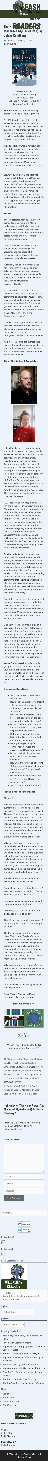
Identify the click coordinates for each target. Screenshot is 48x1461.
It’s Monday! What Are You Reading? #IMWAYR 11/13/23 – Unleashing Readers (22, 1126)
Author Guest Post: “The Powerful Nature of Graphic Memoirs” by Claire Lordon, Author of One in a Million (22, 1090)
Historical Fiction (16, 1063)
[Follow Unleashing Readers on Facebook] (24, 1225)
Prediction (27, 1070)
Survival (37, 1074)
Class (16, 1074)
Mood (25, 1067)
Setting (37, 1070)
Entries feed (9, 1397)
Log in (6, 1393)
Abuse (10, 1074)
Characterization (15, 1059)
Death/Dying (27, 1074)
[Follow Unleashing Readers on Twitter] (24, 1232)
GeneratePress (24, 1457)
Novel (41, 1067)
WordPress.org (10, 1405)
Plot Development (12, 1070)
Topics (4, 1306)
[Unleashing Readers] (14, 1288)
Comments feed (11, 1401)
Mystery (33, 1067)
